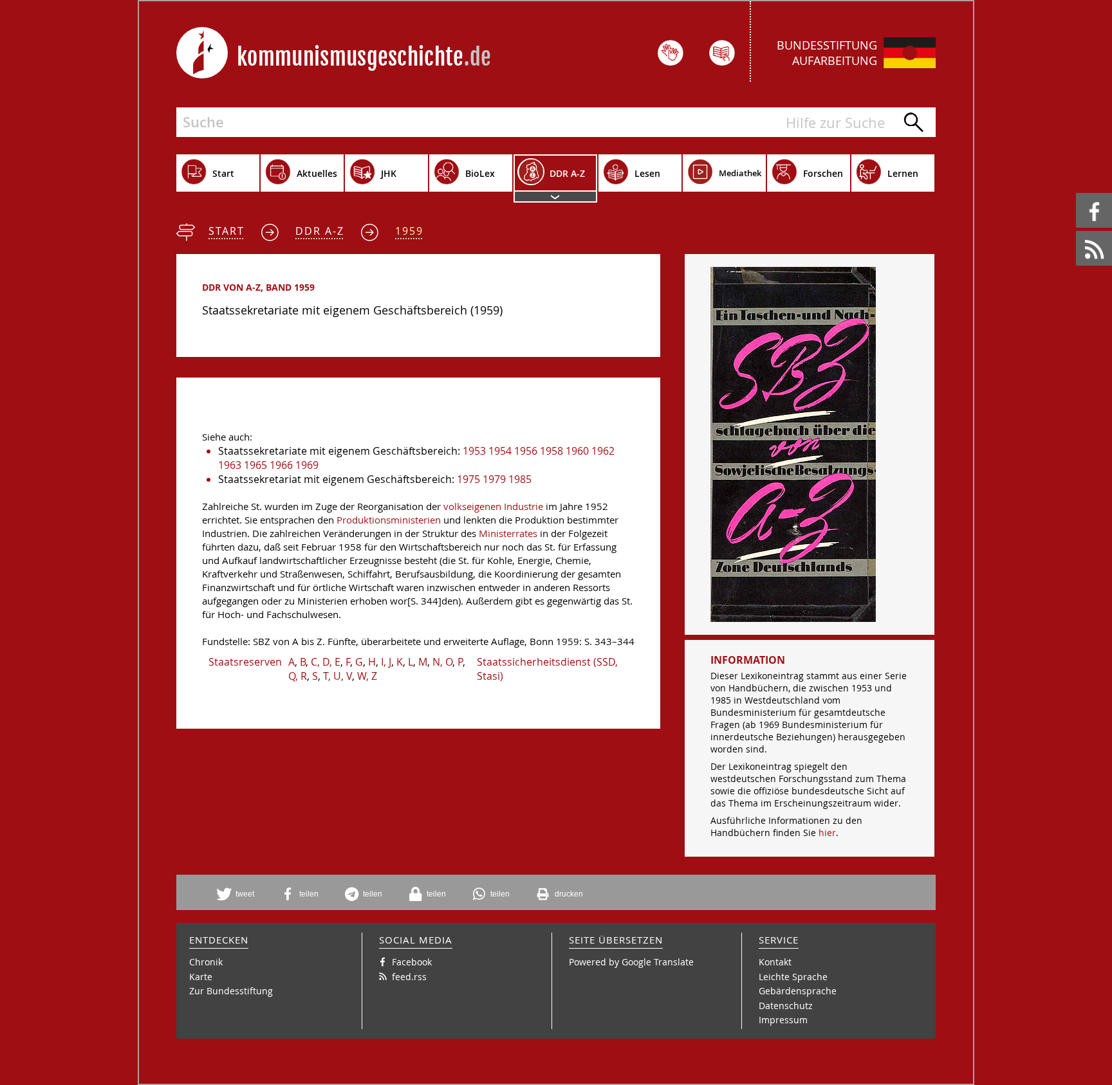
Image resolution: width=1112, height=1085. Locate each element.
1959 (409, 231)
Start (226, 231)
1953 (474, 451)
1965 (255, 465)
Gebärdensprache (798, 991)
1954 (500, 451)
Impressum (783, 1020)
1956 (525, 451)
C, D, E (325, 662)
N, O (442, 662)
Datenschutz (786, 1005)
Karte (200, 977)
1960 (577, 451)
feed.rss (1077, 231)
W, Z (367, 676)
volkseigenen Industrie (493, 506)
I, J (386, 662)
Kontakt (775, 962)
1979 (494, 479)
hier (827, 832)
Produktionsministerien (389, 520)
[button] (240, 894)
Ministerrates (508, 533)
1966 (281, 465)
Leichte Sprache (793, 977)
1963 (229, 465)
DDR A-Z (319, 231)
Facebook (1078, 193)
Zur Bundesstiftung (231, 991)
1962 (603, 451)
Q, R (297, 676)
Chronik (206, 962)
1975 (468, 479)
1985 (520, 479)
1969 (307, 465)
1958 (551, 451)
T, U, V (337, 676)
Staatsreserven (245, 662)
